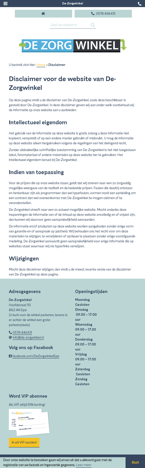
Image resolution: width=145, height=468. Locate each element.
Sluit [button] (135, 463)
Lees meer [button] (83, 465)
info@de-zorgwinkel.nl (28, 337)
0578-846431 (22, 333)
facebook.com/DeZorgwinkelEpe (35, 356)
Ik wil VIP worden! (24, 442)
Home (40, 65)
